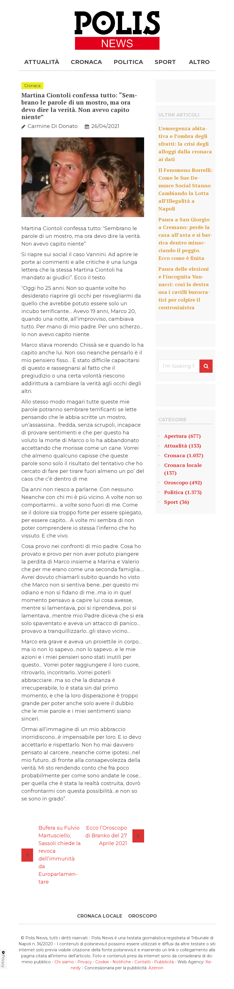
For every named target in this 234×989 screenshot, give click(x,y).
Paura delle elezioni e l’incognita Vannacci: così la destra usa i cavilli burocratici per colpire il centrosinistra (184, 288)
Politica (128, 62)
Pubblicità (164, 961)
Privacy (84, 961)
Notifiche (121, 961)
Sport (165, 62)
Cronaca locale (183, 465)
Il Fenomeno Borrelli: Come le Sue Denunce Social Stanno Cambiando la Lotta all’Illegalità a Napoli (185, 189)
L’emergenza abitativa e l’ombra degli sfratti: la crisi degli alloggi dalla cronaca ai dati (185, 144)
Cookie (102, 961)
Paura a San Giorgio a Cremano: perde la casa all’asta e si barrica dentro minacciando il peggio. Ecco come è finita (185, 238)
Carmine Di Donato (53, 126)
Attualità (41, 62)
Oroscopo (176, 482)
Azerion (156, 967)
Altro (199, 62)
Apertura (175, 435)
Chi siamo (64, 961)
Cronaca (86, 62)
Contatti (142, 961)
